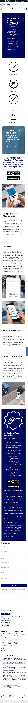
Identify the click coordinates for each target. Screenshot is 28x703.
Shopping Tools (4, 632)
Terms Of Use (10, 696)
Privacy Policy (6, 697)
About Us (22, 636)
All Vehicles (10, 632)
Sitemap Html (17, 697)
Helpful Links (16, 632)
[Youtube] (8, 625)
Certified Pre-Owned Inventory (10, 644)
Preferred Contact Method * (8, 556)
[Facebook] (2, 625)
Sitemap (13, 696)
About (22, 631)
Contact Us (7, 613)
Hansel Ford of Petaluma (3, 696)
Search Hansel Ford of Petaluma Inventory (12, 146)
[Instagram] (5, 625)
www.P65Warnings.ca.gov (19, 663)
